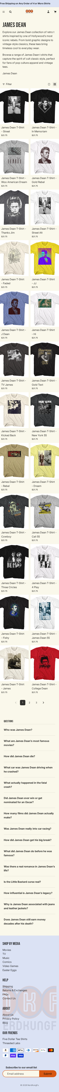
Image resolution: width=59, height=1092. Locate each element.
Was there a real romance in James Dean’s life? (29, 868)
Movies (7, 949)
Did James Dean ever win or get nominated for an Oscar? (23, 800)
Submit (48, 1073)
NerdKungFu (33, 1085)
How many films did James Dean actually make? (29, 815)
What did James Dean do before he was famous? (28, 853)
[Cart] (55, 11)
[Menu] (3, 11)
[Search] (10, 11)
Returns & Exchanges (15, 990)
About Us (8, 1014)
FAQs (5, 994)
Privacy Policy (11, 1018)
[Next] (43, 702)
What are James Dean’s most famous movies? (26, 743)
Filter (9, 84)
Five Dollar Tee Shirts (15, 1039)
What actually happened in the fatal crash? (25, 784)
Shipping (8, 986)
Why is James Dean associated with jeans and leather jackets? (29, 906)
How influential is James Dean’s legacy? (28, 893)
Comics (7, 962)
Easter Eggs (10, 970)
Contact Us (9, 998)
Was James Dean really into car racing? (27, 828)
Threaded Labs (11, 1043)
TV (4, 953)
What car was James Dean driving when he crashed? (28, 769)
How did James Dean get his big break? (27, 840)
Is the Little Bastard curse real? (22, 881)
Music (6, 958)
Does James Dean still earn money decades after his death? (25, 921)
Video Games (10, 966)
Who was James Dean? (18, 729)
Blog (5, 1022)
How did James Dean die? (19, 756)
